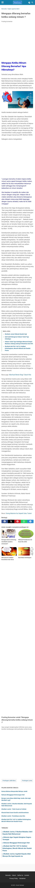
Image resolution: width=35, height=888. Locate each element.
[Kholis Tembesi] (17, 2)
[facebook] (4, 521)
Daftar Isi (20, 875)
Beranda (8, 875)
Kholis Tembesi (20, 885)
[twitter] (11, 521)
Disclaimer (22, 878)
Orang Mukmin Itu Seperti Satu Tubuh (19, 513)
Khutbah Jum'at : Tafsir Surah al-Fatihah (13, 809)
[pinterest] (17, 521)
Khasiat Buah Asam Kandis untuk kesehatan (15, 812)
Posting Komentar (6, 21)
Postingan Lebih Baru (9, 780)
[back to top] (31, 884)
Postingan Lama (27, 780)
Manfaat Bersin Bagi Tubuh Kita (20, 375)
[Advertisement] (17, 42)
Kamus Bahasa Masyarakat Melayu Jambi (14, 791)
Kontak (26, 875)
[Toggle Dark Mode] (29, 2)
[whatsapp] (24, 521)
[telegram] (30, 521)
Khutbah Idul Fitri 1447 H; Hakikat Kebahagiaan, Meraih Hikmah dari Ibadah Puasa (17, 348)
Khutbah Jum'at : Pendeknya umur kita (13, 816)
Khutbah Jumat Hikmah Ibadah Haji (16, 334)
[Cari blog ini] (32, 2)
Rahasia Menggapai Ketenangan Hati (13, 795)
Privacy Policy (13, 878)
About (14, 875)
